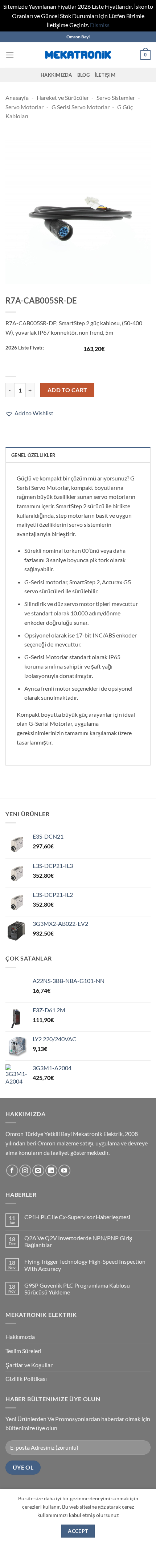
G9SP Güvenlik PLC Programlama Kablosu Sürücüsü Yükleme (77, 1289)
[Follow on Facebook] (12, 1171)
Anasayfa (17, 97)
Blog (83, 75)
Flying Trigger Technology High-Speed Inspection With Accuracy (84, 1265)
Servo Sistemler (116, 97)
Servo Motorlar (24, 106)
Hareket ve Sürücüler (63, 97)
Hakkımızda (56, 75)
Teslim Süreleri (23, 1350)
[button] (9, 55)
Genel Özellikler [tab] (33, 455)
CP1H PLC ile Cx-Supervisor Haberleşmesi (77, 1216)
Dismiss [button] (100, 24)
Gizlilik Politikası (26, 1378)
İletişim (105, 75)
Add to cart (67, 390)
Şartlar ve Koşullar (29, 1364)
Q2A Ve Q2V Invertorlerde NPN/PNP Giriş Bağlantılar (78, 1241)
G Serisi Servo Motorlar (81, 106)
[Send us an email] (38, 1171)
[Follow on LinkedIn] (51, 1171)
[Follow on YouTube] (64, 1171)
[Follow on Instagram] (25, 1171)
